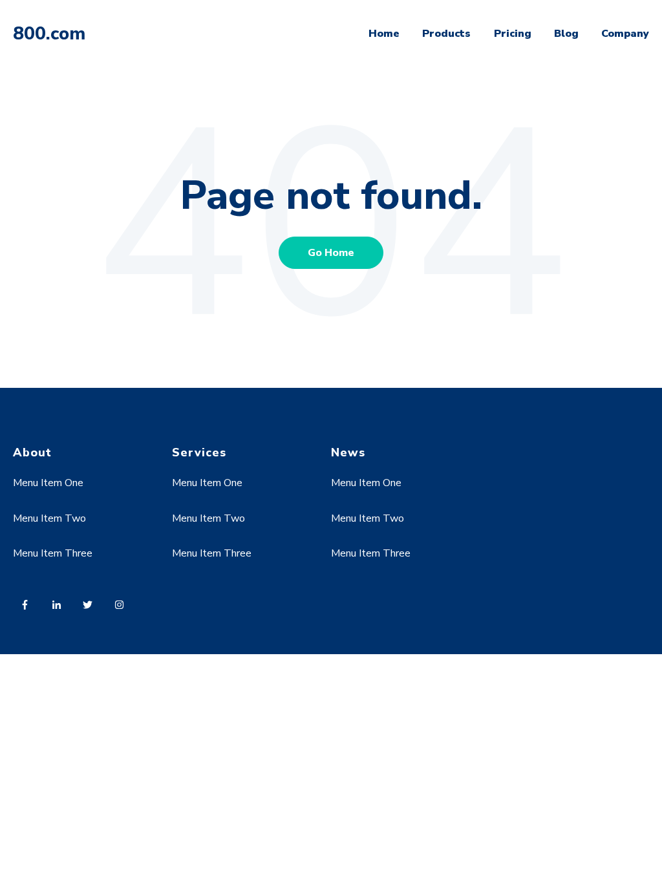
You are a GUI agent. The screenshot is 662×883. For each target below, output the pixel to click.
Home (384, 34)
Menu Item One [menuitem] (48, 483)
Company (625, 34)
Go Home (331, 253)
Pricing (512, 34)
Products (446, 34)
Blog (566, 34)
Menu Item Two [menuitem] (49, 518)
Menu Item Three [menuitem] (52, 553)
